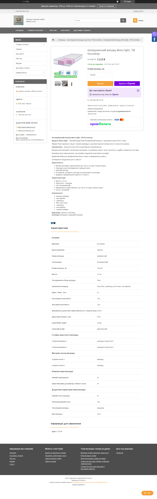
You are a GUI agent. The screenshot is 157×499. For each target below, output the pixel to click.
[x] (54, 223)
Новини (19, 49)
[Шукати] (123, 20)
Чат (149, 493)
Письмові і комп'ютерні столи (55, 456)
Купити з (123, 84)
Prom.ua (89, 478)
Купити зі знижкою (106, 6)
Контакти (65, 30)
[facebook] (52, 223)
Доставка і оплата (82, 30)
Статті (12, 464)
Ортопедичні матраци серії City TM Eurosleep (84, 40)
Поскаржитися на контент (81, 482)
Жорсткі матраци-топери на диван (93, 458)
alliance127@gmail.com (26, 130)
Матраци (62, 40)
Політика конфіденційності (99, 482)
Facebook (119, 453)
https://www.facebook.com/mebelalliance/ (30, 140)
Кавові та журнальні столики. (55, 453)
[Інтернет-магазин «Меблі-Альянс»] (18, 24)
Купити (100, 84)
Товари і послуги (35, 30)
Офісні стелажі (50, 461)
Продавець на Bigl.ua (78, 480)
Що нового (20, 54)
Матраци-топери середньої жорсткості (95, 453)
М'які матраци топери (88, 456)
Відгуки (18, 63)
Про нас (53, 30)
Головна (19, 30)
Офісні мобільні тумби (53, 458)
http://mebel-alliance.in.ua (26, 127)
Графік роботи (21, 73)
